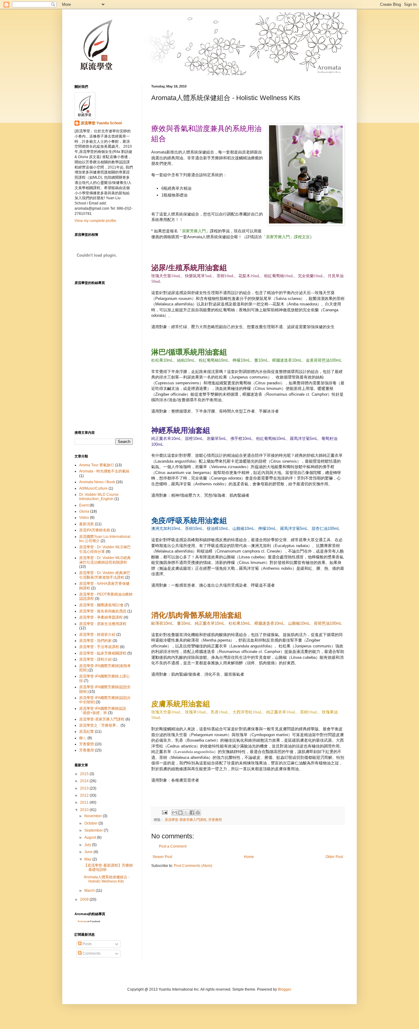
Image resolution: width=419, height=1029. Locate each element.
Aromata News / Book (97, 482)
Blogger (284, 989)
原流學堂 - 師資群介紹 (97, 634)
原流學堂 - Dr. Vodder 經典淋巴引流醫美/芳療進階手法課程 (104, 575)
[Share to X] (186, 813)
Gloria (84, 511)
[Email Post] (164, 812)
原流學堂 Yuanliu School (101, 123)
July (88, 845)
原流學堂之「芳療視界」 (99, 725)
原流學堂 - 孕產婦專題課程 (101, 617)
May (88, 859)
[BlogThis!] (180, 813)
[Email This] (174, 813)
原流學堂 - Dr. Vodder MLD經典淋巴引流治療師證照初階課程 (105, 560)
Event (84, 505)
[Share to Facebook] (192, 813)
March (90, 890)
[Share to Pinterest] (198, 813)
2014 (85, 781)
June (89, 852)
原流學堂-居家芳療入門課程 (185, 819)
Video (84, 517)
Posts (87, 944)
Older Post (334, 857)
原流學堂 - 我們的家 (95, 641)
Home (249, 857)
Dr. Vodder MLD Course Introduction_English (99, 496)
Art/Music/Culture (93, 488)
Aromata (82, 921)
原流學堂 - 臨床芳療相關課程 (102, 653)
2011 (85, 802)
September (94, 830)
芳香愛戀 (86, 744)
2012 (85, 795)
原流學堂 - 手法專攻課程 (99, 647)
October (91, 823)
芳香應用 (215, 819)
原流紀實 (86, 731)
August (90, 837)
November (93, 816)
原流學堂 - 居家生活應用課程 (102, 624)
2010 (85, 810)
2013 (85, 788)
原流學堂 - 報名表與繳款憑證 (102, 611)
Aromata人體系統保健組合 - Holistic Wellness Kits (106, 879)
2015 (85, 774)
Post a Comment (172, 846)
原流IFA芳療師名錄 (94, 530)
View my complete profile (95, 221)
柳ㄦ (82, 738)
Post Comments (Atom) (193, 866)
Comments (91, 953)
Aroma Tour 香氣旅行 (96, 465)
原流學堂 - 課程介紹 (95, 659)
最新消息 (86, 524)
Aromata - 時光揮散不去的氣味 (104, 471)
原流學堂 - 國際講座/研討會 (101, 605)
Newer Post (162, 857)
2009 (85, 899)
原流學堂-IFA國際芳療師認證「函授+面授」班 (102, 710)
